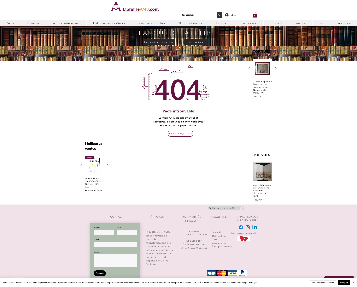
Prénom (98, 227)
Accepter (344, 282)
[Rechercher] (219, 15)
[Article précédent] (249, 68)
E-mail (97, 240)
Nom (119, 227)
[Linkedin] (254, 227)
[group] (262, 81)
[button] (254, 15)
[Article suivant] (276, 68)
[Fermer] (353, 282)
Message (98, 252)
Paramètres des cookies (323, 282)
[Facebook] (241, 227)
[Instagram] (247, 227)
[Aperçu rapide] (262, 68)
